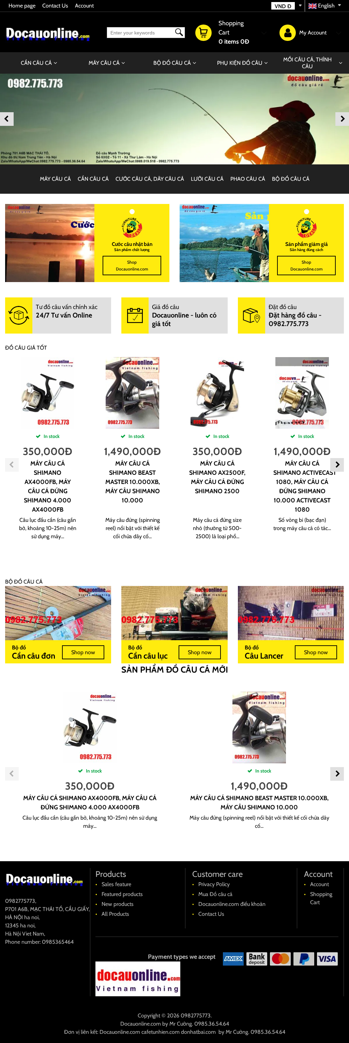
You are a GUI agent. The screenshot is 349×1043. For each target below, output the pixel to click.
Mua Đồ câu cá (215, 894)
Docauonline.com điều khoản (231, 904)
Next (342, 119)
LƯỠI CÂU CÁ (207, 179)
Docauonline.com (140, 1023)
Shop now (83, 652)
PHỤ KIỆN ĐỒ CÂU (239, 63)
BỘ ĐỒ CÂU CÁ (172, 63)
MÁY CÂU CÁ (104, 63)
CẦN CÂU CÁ (36, 63)
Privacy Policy (214, 884)
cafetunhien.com (160, 1032)
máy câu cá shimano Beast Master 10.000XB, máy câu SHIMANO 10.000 (132, 482)
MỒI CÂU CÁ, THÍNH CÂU (307, 62)
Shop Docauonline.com (132, 265)
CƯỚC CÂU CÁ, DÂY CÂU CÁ (150, 179)
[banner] (174, 119)
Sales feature (116, 884)
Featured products (122, 894)
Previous (7, 119)
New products (118, 904)
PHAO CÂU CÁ (247, 179)
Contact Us (55, 5)
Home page (22, 5)
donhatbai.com (198, 1032)
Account (84, 5)
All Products (115, 914)
